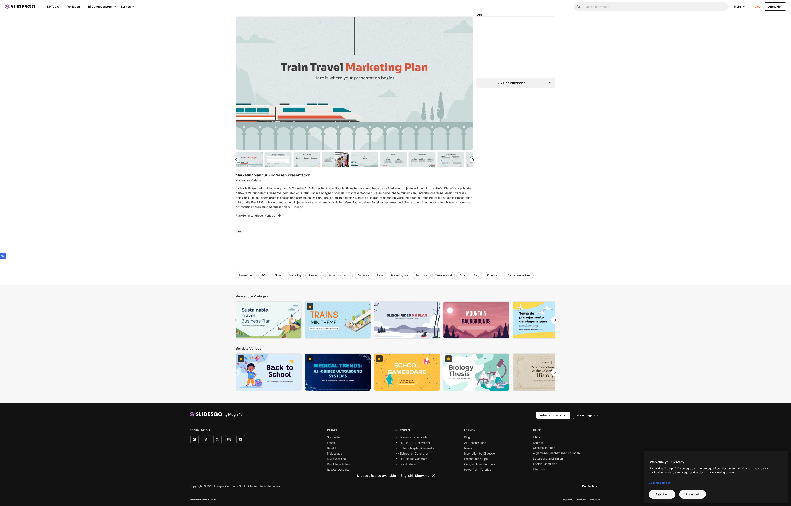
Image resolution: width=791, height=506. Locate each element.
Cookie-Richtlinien (545, 464)
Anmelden (775, 6)
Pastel (332, 275)
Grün (264, 275)
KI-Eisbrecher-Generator (412, 453)
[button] (473, 160)
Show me (422, 475)
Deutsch (588, 486)
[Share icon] (466, 23)
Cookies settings (544, 447)
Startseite (333, 437)
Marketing (295, 275)
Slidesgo (594, 499)
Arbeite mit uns (550, 415)
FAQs (536, 437)
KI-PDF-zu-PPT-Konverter (413, 442)
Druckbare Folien (338, 464)
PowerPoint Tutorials (477, 469)
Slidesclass (334, 453)
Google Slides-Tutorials (479, 464)
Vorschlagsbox (587, 415)
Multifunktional (336, 459)
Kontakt (538, 442)
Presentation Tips (476, 459)
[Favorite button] (455, 23)
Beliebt (331, 448)
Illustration (315, 275)
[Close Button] (433, 475)
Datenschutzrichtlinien (548, 458)
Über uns (539, 469)
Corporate (363, 275)
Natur (346, 275)
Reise (380, 275)
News (468, 448)
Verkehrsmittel (443, 275)
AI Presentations (475, 442)
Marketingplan (399, 275)
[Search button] (579, 6)
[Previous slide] (236, 320)
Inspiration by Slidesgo (479, 453)
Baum (463, 275)
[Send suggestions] (3, 256)
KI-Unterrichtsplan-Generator (415, 448)
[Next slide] (466, 83)
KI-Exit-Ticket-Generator (412, 459)
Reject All (662, 494)
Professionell (246, 275)
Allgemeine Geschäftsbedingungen (556, 453)
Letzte (331, 442)
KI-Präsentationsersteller (412, 437)
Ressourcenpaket (338, 469)
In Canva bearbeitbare (517, 275)
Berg (476, 275)
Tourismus (421, 275)
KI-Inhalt (492, 275)
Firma (278, 275)
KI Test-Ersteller (406, 464)
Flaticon (581, 499)
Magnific (568, 499)
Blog (467, 437)
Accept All (692, 494)
